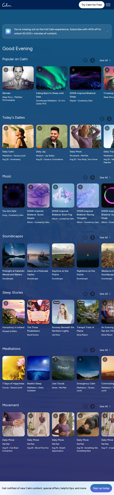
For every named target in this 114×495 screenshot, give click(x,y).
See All (104, 60)
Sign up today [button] (101, 488)
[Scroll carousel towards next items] (92, 60)
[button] (57, 31)
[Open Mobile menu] (108, 4)
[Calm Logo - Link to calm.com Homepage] (7, 5)
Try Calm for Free (91, 4)
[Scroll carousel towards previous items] (85, 60)
